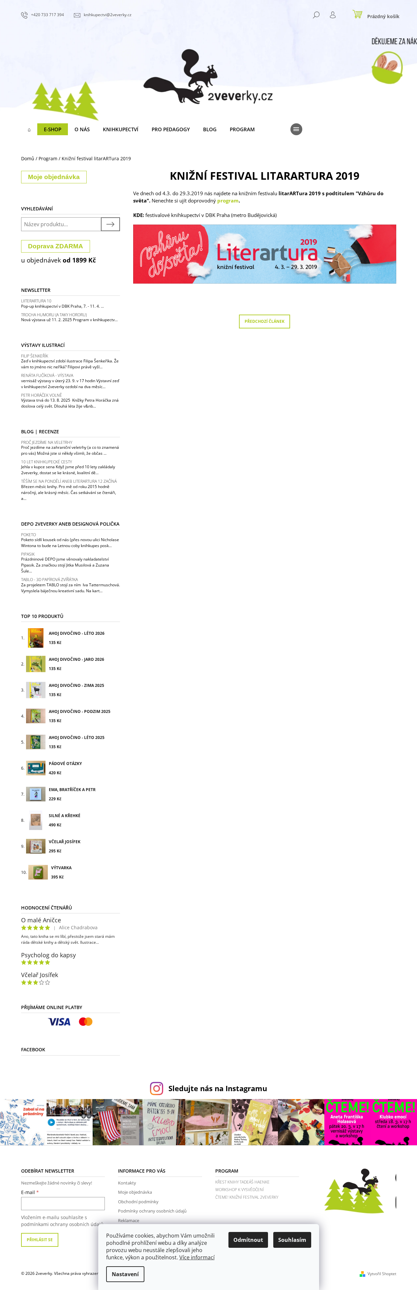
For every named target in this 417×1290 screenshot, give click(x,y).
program (228, 200)
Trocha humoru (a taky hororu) (54, 315)
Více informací (197, 1257)
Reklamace (128, 1220)
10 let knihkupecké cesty (46, 462)
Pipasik (28, 554)
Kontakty (127, 1183)
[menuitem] (29, 129)
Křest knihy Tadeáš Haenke (242, 1182)
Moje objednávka (135, 1192)
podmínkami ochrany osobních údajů (62, 1224)
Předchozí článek (264, 321)
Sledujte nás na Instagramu (217, 1088)
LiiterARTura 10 (36, 301)
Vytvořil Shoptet (382, 1273)
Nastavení (125, 1274)
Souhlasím (292, 1240)
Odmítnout (248, 1240)
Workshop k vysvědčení (239, 1189)
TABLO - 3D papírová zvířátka (49, 579)
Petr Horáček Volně (41, 395)
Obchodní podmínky (138, 1202)
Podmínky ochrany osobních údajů (152, 1211)
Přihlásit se (40, 1240)
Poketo (28, 535)
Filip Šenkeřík (34, 356)
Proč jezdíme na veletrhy (46, 442)
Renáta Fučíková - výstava (47, 375)
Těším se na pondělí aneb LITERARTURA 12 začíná (69, 481)
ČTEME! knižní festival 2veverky (246, 1197)
